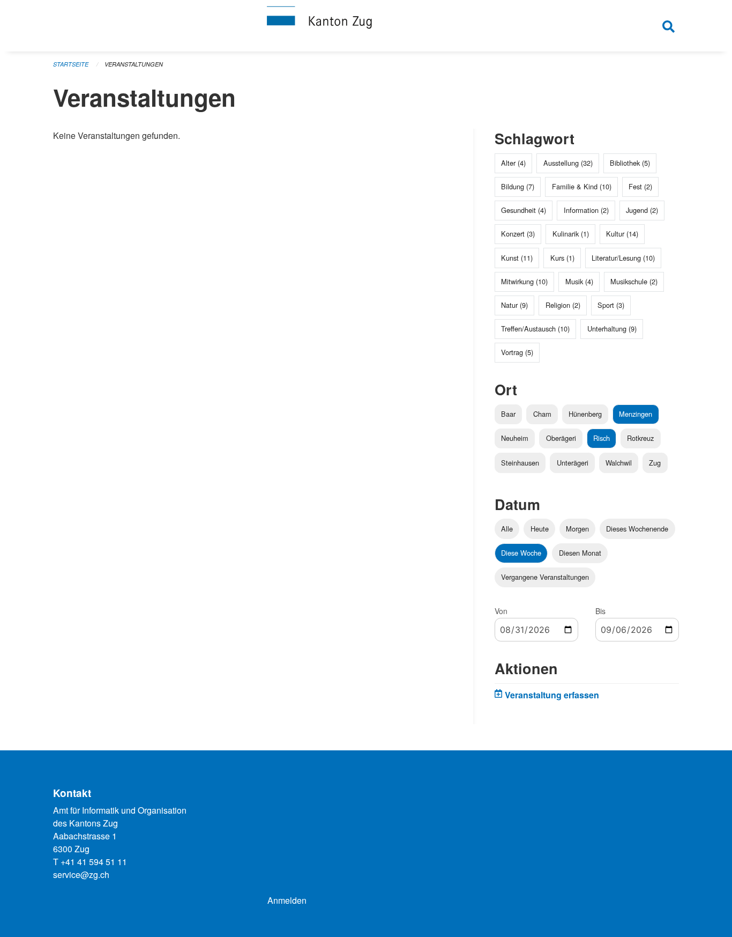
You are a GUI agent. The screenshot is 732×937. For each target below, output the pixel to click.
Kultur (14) (622, 233)
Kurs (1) (562, 258)
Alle (507, 528)
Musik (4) (579, 281)
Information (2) (586, 210)
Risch (601, 438)
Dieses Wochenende (637, 528)
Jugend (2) (642, 210)
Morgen (577, 528)
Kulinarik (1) (570, 233)
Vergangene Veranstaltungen (545, 577)
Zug (655, 463)
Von (501, 611)
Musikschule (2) (634, 281)
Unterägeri (572, 463)
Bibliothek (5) (630, 163)
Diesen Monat (580, 553)
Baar (508, 414)
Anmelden (287, 900)
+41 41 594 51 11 (94, 861)
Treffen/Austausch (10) (535, 328)
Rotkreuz (640, 438)
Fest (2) (640, 186)
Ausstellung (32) (568, 163)
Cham (542, 414)
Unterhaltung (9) (612, 328)
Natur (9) (514, 305)
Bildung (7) (517, 186)
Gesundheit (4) (523, 210)
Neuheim (514, 438)
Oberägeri (561, 438)
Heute (540, 528)
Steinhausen (520, 463)
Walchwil (619, 463)
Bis (600, 611)
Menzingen (635, 414)
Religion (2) (563, 305)
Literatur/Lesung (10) (623, 258)
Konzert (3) (518, 233)
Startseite (70, 64)
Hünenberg (585, 414)
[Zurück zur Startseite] (366, 25)
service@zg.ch (81, 874)
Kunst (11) (517, 258)
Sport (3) (610, 305)
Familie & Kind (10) (581, 186)
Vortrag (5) (517, 352)
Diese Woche (521, 553)
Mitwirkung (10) (524, 281)
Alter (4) (513, 163)
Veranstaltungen (133, 64)
